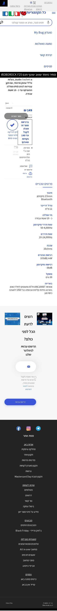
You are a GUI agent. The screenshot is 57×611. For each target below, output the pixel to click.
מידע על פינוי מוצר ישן (28, 511)
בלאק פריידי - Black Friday (29, 530)
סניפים (48, 66)
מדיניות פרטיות (28, 460)
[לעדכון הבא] (1, 75)
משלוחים (28, 490)
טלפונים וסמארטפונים (29, 544)
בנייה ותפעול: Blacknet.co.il (48, 604)
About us (28, 9)
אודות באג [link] (28, 444)
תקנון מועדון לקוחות (29, 465)
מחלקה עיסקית (29, 449)
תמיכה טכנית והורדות (33, 6)
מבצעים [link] (28, 520)
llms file (9, 603)
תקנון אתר (28, 454)
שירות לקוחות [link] (28, 485)
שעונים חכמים (28, 555)
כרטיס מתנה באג (28, 579)
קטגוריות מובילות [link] (28, 539)
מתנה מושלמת (43, 44)
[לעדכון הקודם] (55, 75)
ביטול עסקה (15, 6)
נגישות (28, 471)
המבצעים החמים (28, 525)
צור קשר (28, 500)
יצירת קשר (46, 55)
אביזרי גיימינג (28, 565)
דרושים (39, 9)
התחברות (48, 2)
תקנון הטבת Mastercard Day (28, 476)
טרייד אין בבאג (28, 584)
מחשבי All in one (28, 549)
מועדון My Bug (43, 32)
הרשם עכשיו (20, 401)
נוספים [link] (28, 574)
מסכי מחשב (28, 560)
